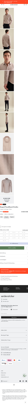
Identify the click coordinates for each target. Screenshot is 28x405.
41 (13, 235)
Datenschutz (3, 372)
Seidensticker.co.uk (5, 377)
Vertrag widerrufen (6, 354)
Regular (12, 217)
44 (13, 237)
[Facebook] (20, 381)
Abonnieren (14, 317)
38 (13, 232)
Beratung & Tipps (5, 335)
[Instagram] (23, 381)
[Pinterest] (26, 381)
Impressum (3, 375)
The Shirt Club (5, 301)
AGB (2, 370)
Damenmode (5, 309)
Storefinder (5, 299)
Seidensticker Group (5, 340)
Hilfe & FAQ (4, 330)
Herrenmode (15, 309)
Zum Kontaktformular (7, 352)
